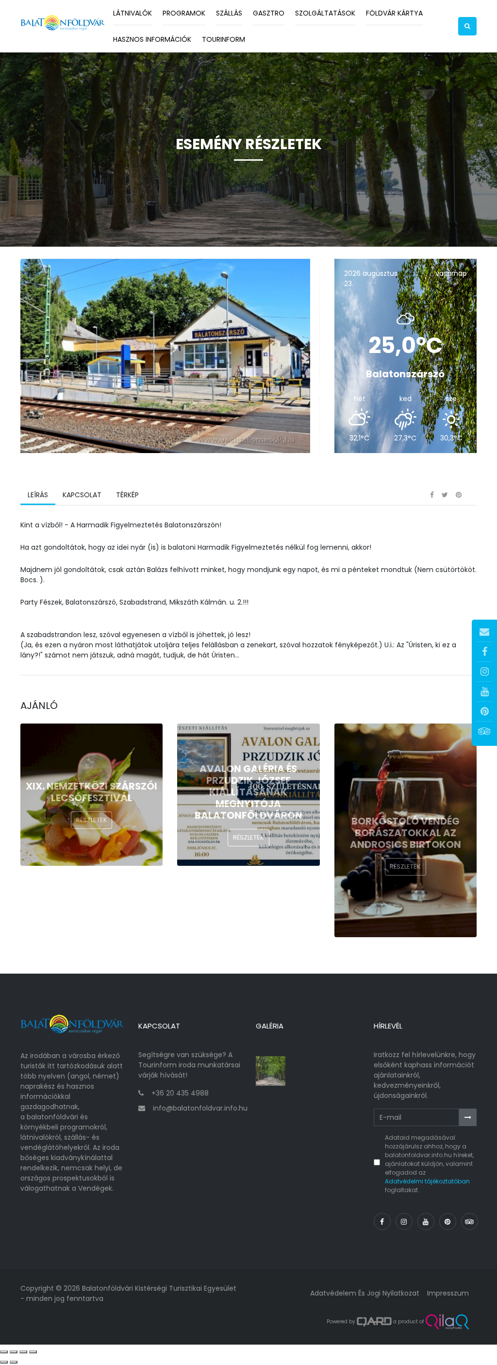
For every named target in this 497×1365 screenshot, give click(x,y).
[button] (467, 26)
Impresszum (448, 1293)
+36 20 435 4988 (180, 1093)
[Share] (13, 1351)
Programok (184, 13)
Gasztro (268, 13)
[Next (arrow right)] (13, 1362)
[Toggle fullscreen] (23, 1351)
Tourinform (223, 39)
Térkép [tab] (127, 495)
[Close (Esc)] (4, 1351)
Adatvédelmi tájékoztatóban (427, 1181)
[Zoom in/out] (33, 1351)
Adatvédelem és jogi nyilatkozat (364, 1293)
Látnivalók (132, 13)
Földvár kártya (394, 13)
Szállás (229, 13)
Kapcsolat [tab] (82, 495)
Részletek (91, 820)
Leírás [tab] (38, 495)
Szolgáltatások (325, 13)
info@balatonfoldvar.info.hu (200, 1108)
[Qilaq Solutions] (447, 1322)
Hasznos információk (152, 39)
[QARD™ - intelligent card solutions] (374, 1322)
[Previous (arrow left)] (4, 1362)
